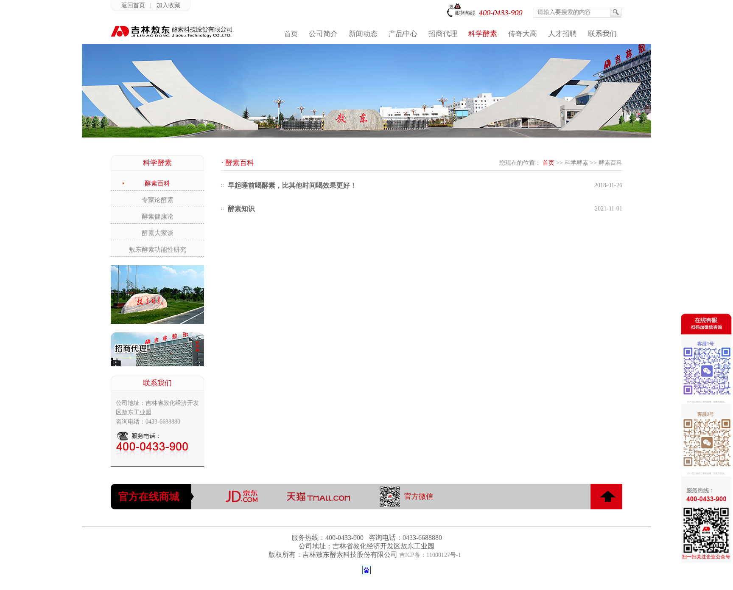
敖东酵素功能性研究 (157, 249)
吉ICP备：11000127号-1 (430, 555)
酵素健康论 (157, 216)
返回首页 (133, 5)
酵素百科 (157, 183)
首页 (548, 163)
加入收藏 (168, 5)
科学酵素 (576, 163)
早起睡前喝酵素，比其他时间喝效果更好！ (292, 185)
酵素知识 (241, 208)
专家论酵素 (157, 200)
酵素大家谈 (157, 233)
